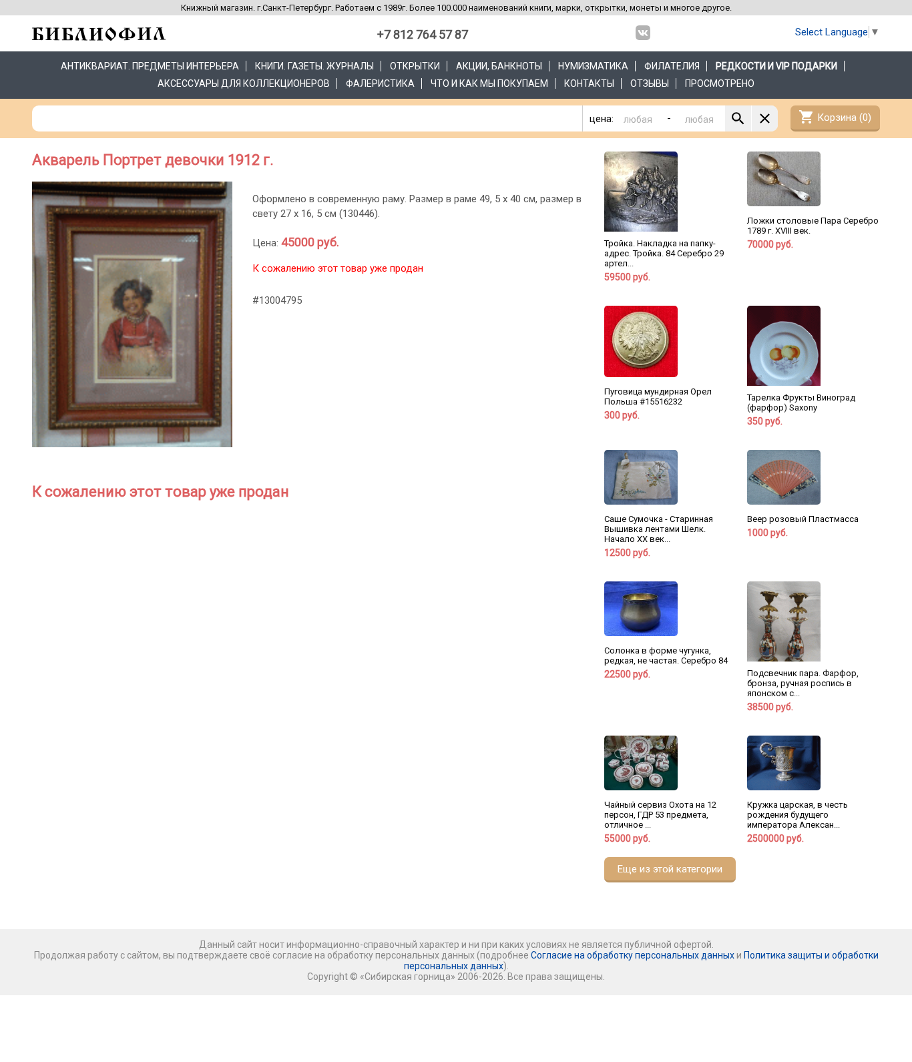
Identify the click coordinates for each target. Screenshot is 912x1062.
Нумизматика (593, 66)
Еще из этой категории (670, 869)
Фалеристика (380, 83)
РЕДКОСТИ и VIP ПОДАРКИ (776, 66)
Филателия (672, 66)
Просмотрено (719, 83)
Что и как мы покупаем (489, 83)
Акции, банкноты (499, 66)
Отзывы (649, 83)
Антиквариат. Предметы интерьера (150, 66)
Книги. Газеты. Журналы (314, 66)
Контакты (589, 83)
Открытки (415, 66)
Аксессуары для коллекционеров (244, 83)
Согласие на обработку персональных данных (632, 955)
